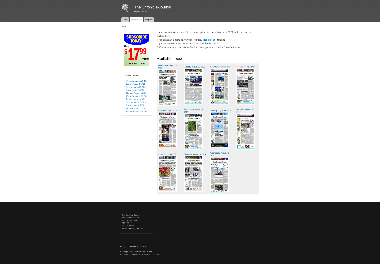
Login (125, 19)
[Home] (125, 8)
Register (148, 19)
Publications (136, 19)
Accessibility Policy (138, 246)
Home (123, 26)
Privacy (123, 246)
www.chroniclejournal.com (132, 228)
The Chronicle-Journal (143, 251)
